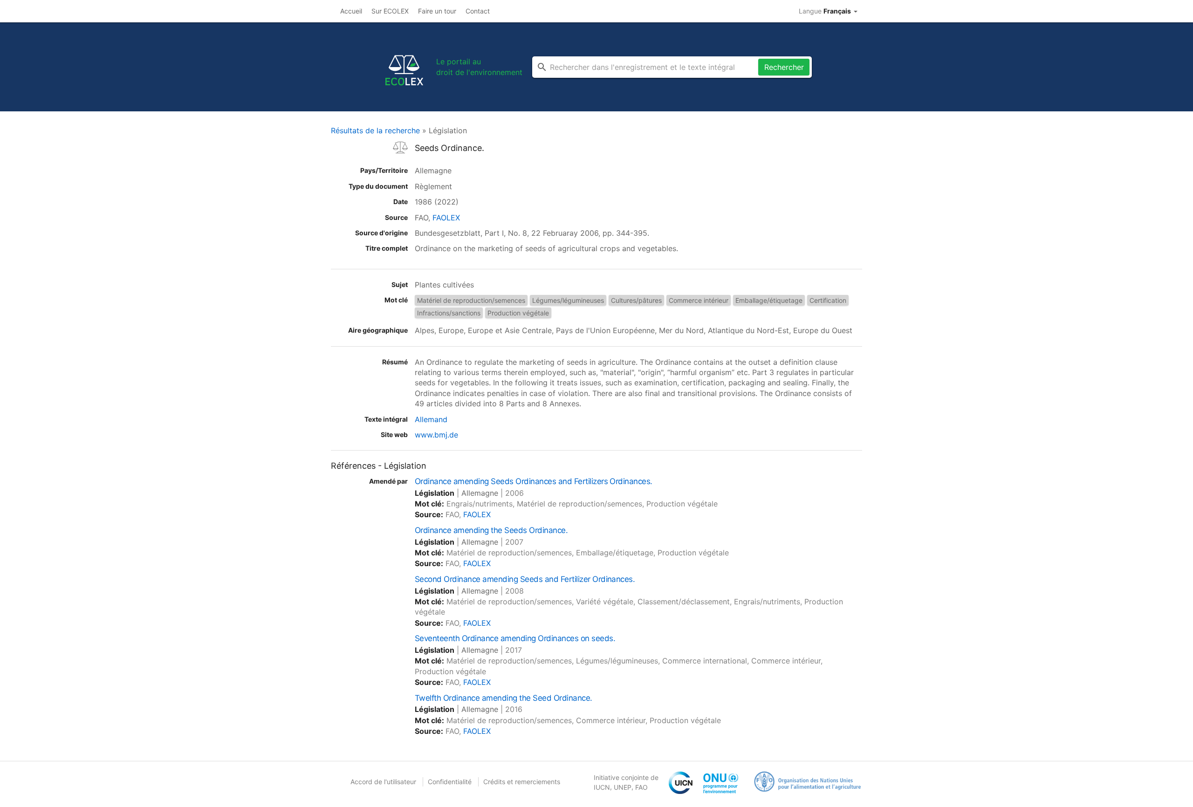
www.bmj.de (436, 434)
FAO (641, 787)
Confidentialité (450, 782)
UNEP (622, 787)
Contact (478, 11)
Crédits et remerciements (521, 782)
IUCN (602, 787)
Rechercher (784, 67)
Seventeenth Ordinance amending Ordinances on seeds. (515, 638)
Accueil (351, 11)
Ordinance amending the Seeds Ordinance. (491, 530)
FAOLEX (446, 217)
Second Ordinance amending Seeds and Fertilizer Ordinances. (525, 579)
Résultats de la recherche (375, 130)
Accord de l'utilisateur (383, 782)
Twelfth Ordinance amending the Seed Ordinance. (503, 698)
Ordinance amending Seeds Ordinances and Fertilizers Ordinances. (533, 481)
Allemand (431, 419)
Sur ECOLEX (390, 11)
